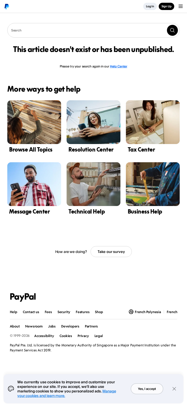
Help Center (118, 66)
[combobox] (93, 30)
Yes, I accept (147, 389)
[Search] (172, 30)
